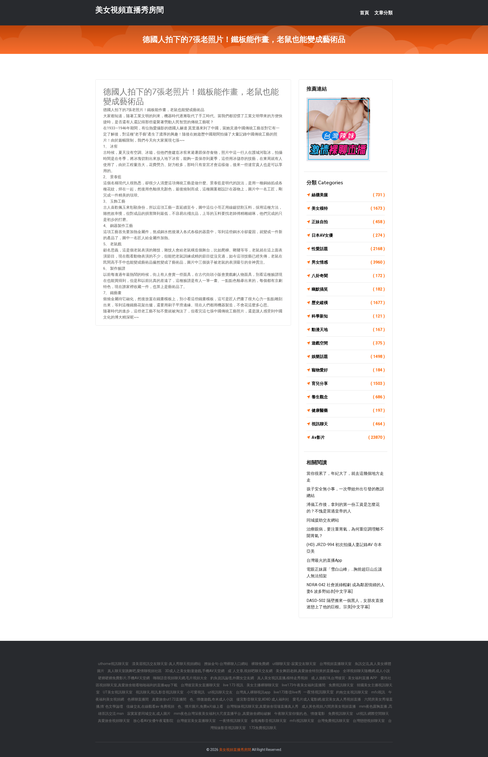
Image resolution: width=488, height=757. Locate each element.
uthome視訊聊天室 (113, 664)
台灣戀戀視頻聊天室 (369, 721)
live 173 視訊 (233, 685)
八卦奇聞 (348, 275)
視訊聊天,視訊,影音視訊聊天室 (160, 692)
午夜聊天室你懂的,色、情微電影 (300, 713)
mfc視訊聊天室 (302, 721)
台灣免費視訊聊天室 (333, 721)
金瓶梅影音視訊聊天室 (269, 721)
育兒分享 (348, 383)
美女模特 (348, 208)
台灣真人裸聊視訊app (253, 692)
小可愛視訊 (196, 692)
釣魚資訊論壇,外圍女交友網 (232, 678)
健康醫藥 (348, 410)
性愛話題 (348, 248)
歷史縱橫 (348, 302)
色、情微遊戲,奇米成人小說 (212, 699)
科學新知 (348, 316)
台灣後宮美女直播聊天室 (201, 685)
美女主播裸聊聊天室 (263, 685)
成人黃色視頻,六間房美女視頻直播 (329, 706)
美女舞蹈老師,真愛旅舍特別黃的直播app (308, 671)
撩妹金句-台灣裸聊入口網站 (226, 664)
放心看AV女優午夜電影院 (153, 721)
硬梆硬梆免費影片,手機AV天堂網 (124, 678)
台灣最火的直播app (324, 560)
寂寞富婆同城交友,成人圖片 (149, 713)
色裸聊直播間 (138, 699)
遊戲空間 (348, 343)
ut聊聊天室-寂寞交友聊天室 (294, 664)
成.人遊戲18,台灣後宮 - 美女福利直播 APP (344, 678)
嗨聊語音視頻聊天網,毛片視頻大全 (180, 678)
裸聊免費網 (260, 664)
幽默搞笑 (348, 289)
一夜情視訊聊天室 (233, 721)
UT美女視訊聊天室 (118, 692)
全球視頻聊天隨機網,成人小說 (366, 671)
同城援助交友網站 (323, 520)
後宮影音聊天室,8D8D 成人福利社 (263, 699)
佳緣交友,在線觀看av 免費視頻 (150, 706)
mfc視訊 (378, 692)
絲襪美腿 (348, 194)
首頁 (364, 12)
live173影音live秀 (288, 692)
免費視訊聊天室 (341, 685)
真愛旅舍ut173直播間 (169, 699)
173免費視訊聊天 (263, 728)
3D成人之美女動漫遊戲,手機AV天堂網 (195, 671)
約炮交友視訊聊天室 (352, 692)
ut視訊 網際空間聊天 (372, 713)
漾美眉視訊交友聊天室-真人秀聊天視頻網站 (167, 664)
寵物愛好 (348, 370)
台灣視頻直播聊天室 (335, 664)
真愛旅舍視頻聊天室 (114, 721)
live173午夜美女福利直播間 (304, 685)
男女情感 (348, 262)
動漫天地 (348, 329)
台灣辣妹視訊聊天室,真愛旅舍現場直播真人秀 (262, 706)
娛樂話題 (348, 356)
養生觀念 (348, 397)
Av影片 (348, 437)
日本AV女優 (348, 235)
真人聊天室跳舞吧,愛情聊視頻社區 (135, 671)
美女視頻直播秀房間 (129, 9)
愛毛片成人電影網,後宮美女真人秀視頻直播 (327, 699)
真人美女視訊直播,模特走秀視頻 (283, 678)
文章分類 (383, 12)
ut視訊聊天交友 (220, 692)
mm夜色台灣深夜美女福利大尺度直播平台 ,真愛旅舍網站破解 (223, 713)
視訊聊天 (348, 423)
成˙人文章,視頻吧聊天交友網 (250, 671)
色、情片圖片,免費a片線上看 (201, 706)
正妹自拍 (348, 221)
